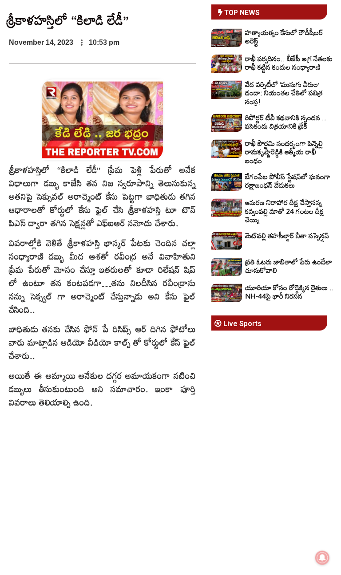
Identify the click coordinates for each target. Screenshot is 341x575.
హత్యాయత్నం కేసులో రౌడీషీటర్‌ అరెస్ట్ (284, 36)
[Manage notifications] (322, 558)
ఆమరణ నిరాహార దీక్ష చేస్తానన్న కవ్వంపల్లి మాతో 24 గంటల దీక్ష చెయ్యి (284, 210)
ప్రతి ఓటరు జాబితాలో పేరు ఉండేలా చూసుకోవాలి (288, 266)
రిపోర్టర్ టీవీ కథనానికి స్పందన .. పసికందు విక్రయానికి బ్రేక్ (285, 121)
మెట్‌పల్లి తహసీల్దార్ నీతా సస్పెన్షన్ (287, 235)
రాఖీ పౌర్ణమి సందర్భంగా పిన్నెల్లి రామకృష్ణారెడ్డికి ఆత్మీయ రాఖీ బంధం (284, 151)
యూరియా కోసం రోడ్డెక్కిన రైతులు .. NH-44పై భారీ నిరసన (289, 291)
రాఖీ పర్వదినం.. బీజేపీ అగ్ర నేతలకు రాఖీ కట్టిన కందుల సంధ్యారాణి (289, 62)
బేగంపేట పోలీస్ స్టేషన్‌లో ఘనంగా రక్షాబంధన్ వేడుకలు (287, 180)
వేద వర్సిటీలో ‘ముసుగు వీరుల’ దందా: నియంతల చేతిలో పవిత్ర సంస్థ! (284, 92)
